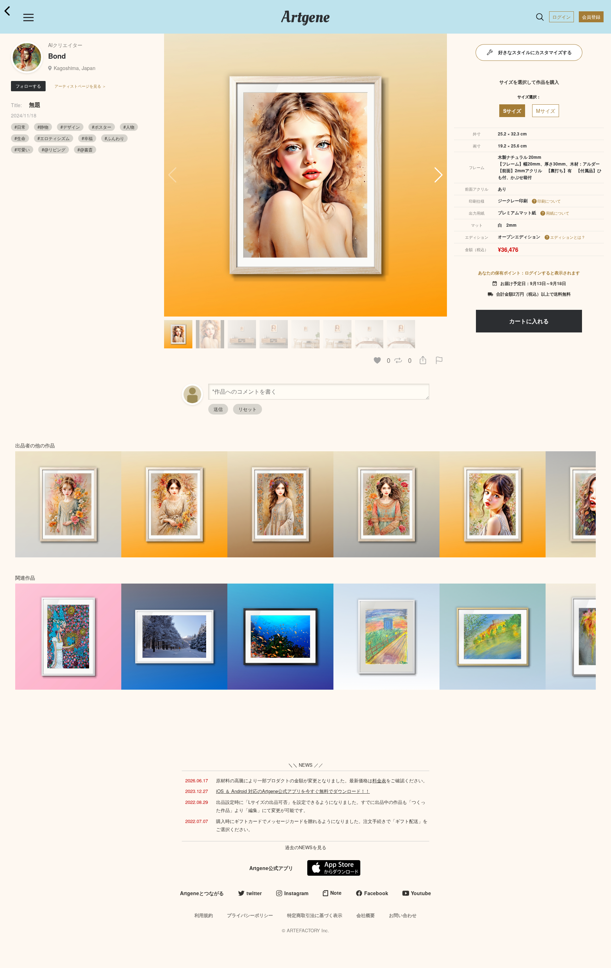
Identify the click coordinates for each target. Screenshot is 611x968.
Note (336, 892)
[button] (438, 175)
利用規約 (203, 915)
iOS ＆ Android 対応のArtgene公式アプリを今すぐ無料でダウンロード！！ (293, 791)
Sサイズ (512, 110)
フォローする (28, 86)
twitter (254, 893)
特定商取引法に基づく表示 (314, 915)
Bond (57, 56)
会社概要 (365, 915)
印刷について (549, 201)
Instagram (296, 893)
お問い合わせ (403, 915)
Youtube (421, 893)
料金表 (379, 780)
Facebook (376, 893)
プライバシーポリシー (250, 915)
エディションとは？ (567, 237)
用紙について (557, 213)
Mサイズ (545, 110)
